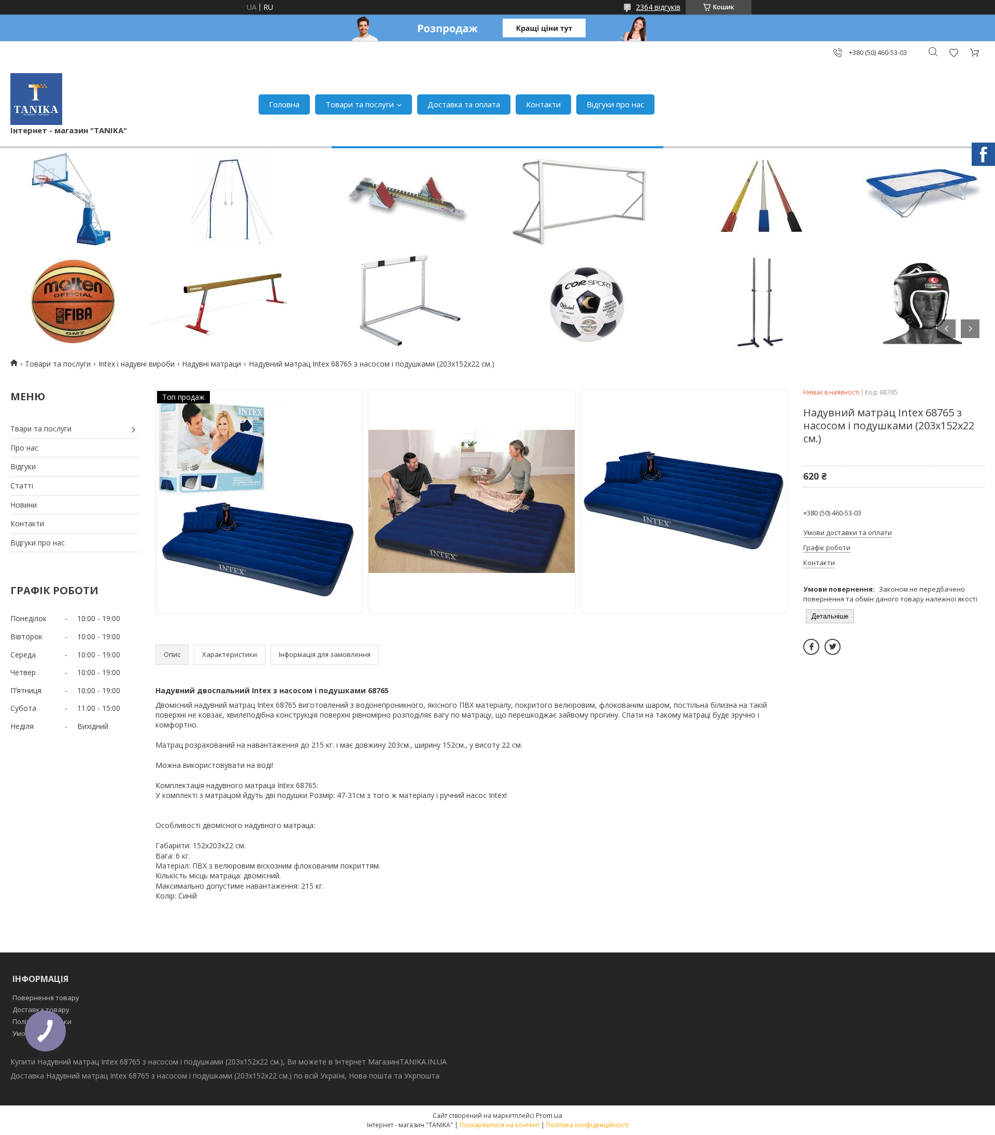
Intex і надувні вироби (136, 364)
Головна (284, 104)
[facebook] (811, 647)
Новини (23, 505)
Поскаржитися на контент (499, 1124)
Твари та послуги (41, 428)
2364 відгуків (658, 7)
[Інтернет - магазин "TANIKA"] (36, 99)
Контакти (543, 104)
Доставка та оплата (464, 104)
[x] (833, 647)
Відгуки (23, 466)
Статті (21, 486)
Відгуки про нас (615, 104)
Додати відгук (953, 52)
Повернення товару (45, 997)
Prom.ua (549, 1115)
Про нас (24, 448)
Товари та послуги (359, 104)
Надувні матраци (211, 364)
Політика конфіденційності (587, 1124)
